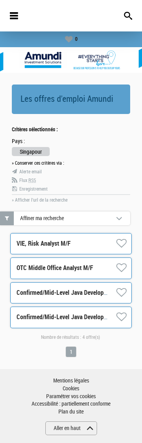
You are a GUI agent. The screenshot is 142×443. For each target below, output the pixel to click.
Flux (27, 180)
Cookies (71, 388)
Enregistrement (33, 189)
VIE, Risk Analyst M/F (44, 243)
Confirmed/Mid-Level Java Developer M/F (68, 292)
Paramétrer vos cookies (71, 396)
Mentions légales (71, 380)
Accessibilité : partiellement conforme (71, 404)
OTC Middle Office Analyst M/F (55, 268)
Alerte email (30, 172)
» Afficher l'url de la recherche (39, 200)
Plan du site (71, 411)
